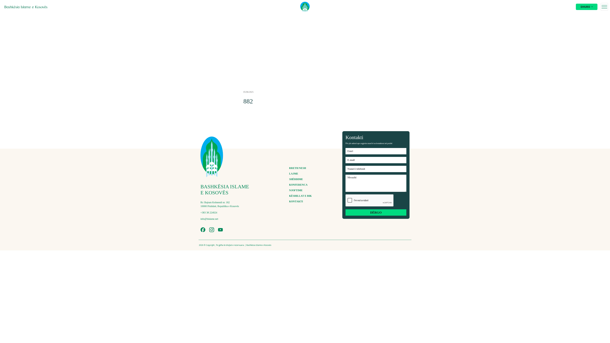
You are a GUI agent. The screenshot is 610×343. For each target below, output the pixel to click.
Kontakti (296, 201)
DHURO (586, 7)
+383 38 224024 (208, 212)
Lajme (293, 173)
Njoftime (296, 190)
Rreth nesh (297, 168)
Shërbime (296, 179)
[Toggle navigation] (604, 7)
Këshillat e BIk (300, 196)
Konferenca (298, 184)
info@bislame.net (209, 219)
